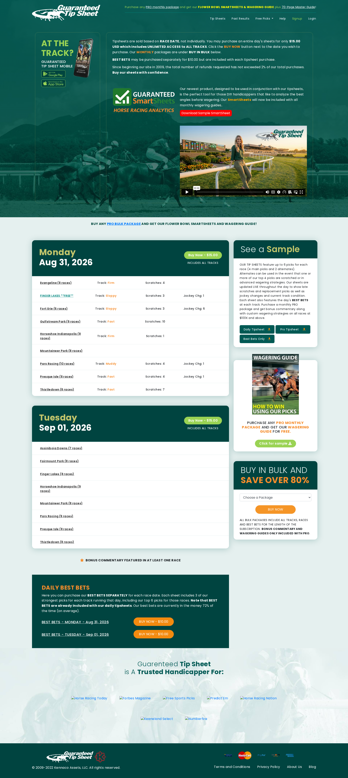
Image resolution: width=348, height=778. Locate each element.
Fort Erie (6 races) (54, 309)
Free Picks (263, 19)
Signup (297, 19)
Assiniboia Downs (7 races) (61, 448)
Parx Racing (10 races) (57, 364)
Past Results (240, 19)
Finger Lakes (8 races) (57, 474)
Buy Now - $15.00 (203, 255)
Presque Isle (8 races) (57, 377)
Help (283, 19)
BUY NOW (275, 509)
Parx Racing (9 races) (56, 516)
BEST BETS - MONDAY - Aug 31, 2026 (75, 621)
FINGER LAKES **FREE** (56, 296)
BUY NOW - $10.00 (153, 621)
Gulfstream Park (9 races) (60, 322)
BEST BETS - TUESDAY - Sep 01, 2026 (75, 634)
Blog (312, 766)
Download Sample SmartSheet (205, 113)
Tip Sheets (217, 19)
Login (312, 19)
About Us (294, 766)
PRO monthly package (162, 7)
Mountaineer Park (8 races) (61, 351)
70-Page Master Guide (298, 7)
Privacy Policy (268, 766)
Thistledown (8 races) (57, 389)
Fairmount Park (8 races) (59, 461)
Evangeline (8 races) (56, 283)
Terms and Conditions (232, 766)
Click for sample (273, 443)
